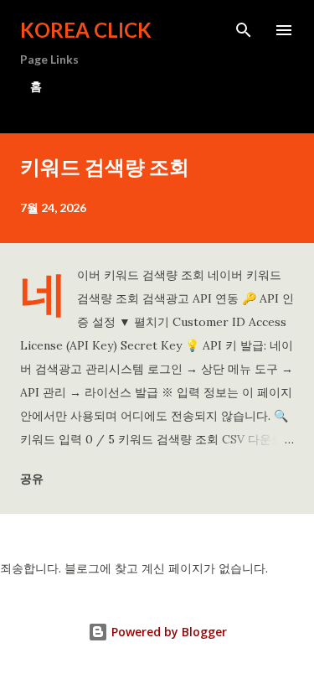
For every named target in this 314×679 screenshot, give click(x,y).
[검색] (244, 30)
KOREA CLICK (86, 30)
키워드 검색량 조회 (104, 166)
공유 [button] (32, 478)
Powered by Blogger (167, 632)
